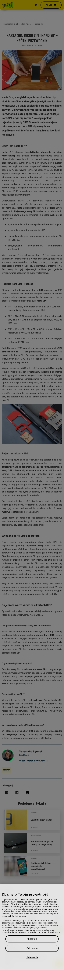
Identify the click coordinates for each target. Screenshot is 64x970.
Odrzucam (32, 948)
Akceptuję (32, 939)
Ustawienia (32, 957)
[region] (32, 927)
